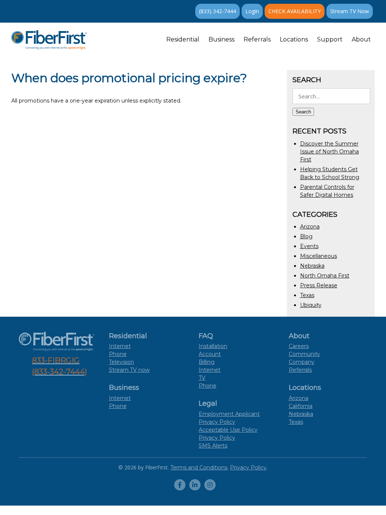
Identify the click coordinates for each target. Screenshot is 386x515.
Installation (213, 346)
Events (309, 246)
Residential (182, 39)
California (300, 406)
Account (210, 354)
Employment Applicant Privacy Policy (229, 418)
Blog (306, 236)
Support (330, 39)
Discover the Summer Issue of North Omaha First (329, 151)
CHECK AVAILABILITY (294, 11)
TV (202, 377)
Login (252, 11)
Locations (294, 39)
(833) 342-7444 (217, 11)
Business (221, 39)
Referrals (257, 39)
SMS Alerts (213, 445)
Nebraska (312, 265)
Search (303, 112)
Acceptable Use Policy (228, 429)
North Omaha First (324, 275)
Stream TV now (129, 369)
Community (304, 354)
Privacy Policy (217, 437)
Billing (206, 362)
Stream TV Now (349, 11)
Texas (307, 295)
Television (121, 362)
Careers (299, 346)
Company (301, 362)
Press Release (318, 285)
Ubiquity (311, 305)
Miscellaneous (318, 256)
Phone (118, 354)
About (361, 39)
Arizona (310, 226)
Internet (120, 346)
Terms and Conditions (198, 467)
